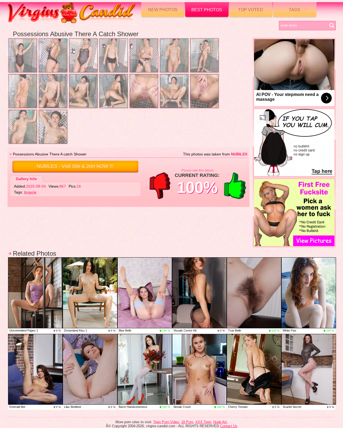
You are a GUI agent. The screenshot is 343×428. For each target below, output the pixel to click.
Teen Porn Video (166, 422)
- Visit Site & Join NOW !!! (75, 166)
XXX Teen (203, 422)
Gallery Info (26, 179)
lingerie (30, 192)
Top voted (250, 10)
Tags (294, 10)
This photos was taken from (215, 154)
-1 (160, 185)
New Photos (163, 10)
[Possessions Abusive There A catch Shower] (23, 55)
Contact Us (228, 426)
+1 (235, 185)
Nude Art (220, 422)
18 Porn (187, 422)
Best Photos (206, 10)
